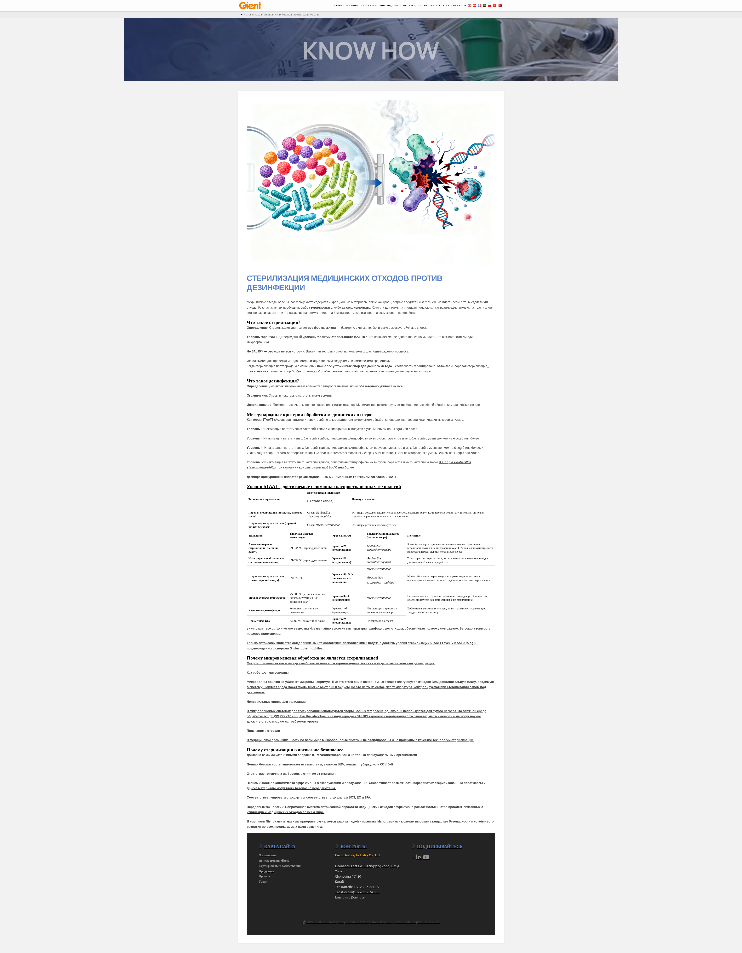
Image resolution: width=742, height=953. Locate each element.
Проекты (265, 876)
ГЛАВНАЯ (339, 5)
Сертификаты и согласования (280, 866)
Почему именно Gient (274, 861)
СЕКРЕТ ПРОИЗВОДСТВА (383, 5)
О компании (267, 855)
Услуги (263, 881)
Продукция (266, 871)
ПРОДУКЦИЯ (411, 5)
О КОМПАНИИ (355, 5)
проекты (430, 5)
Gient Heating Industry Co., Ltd (357, 855)
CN (501, 5)
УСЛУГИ (444, 5)
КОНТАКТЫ (458, 5)
